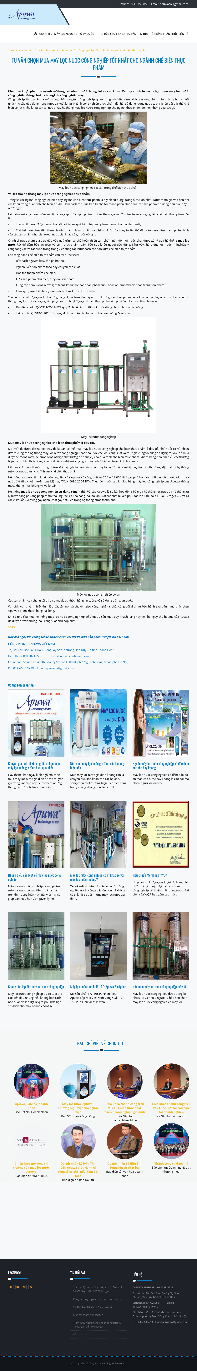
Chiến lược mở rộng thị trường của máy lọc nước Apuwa (31, 1168)
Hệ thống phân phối (163, 34)
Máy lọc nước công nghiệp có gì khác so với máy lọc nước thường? (97, 877)
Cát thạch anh (81, 1334)
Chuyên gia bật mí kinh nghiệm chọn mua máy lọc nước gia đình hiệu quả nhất (34, 765)
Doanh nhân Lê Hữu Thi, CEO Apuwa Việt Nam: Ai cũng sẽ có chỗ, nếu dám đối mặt (78, 1170)
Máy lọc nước (64, 34)
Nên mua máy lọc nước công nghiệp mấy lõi (160, 986)
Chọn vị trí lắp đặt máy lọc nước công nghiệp (36, 986)
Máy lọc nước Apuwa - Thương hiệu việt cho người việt (78, 1108)
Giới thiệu (45, 34)
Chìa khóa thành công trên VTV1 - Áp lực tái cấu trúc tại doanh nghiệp (171, 1108)
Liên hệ (183, 34)
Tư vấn (131, 34)
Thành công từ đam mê (171, 1163)
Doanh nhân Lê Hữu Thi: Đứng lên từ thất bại (124, 1165)
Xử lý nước (86, 34)
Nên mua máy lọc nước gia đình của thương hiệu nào (97, 765)
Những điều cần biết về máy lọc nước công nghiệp (34, 877)
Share (12, 627)
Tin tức (143, 34)
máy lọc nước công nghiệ (65, 616)
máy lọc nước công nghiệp (92, 107)
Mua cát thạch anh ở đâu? (88, 1315)
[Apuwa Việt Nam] (31, 16)
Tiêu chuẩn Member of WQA (150, 875)
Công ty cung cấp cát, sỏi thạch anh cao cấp (98, 1299)
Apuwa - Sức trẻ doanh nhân (31, 1106)
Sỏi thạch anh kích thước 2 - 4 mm (92, 1307)
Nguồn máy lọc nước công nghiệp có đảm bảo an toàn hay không (161, 765)
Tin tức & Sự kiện (110, 34)
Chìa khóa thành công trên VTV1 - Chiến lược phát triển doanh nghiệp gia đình (124, 1108)
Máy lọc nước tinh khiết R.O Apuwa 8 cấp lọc (98, 986)
